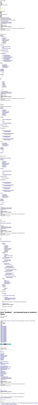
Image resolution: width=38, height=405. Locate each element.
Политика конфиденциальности (5, 397)
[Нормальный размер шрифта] (1, 2)
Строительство (4, 67)
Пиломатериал (4, 65)
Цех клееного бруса (7, 57)
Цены (1, 370)
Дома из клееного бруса (6, 46)
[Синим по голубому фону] (0, 8)
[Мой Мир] (3, 344)
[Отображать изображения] (1, 12)
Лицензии (4, 38)
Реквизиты (4, 43)
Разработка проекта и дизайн (7, 60)
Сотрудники (4, 41)
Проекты (2, 44)
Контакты (2, 375)
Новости (2, 74)
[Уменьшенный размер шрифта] (0, 1)
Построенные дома (3, 369)
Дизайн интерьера (7, 61)
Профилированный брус (6, 48)
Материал (2, 70)
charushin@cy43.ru (3, 25)
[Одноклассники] (2, 344)
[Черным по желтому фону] (0, 9)
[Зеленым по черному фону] (0, 10)
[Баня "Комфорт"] (3, 326)
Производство (3, 53)
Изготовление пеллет (6, 58)
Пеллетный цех (7, 59)
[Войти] (0, 220)
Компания (2, 36)
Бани (3, 47)
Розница (2, 69)
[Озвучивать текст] (1, 15)
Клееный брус (4, 64)
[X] (5, 344)
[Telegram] (2, 89)
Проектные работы (5, 66)
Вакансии (4, 42)
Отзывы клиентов (5, 40)
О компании (4, 37)
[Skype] (9, 344)
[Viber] (6, 344)
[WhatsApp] (8, 344)
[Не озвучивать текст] (0, 16)
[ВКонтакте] (1, 344)
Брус (3, 72)
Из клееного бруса (5, 51)
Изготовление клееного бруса (7, 56)
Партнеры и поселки (5, 39)
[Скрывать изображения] (0, 13)
